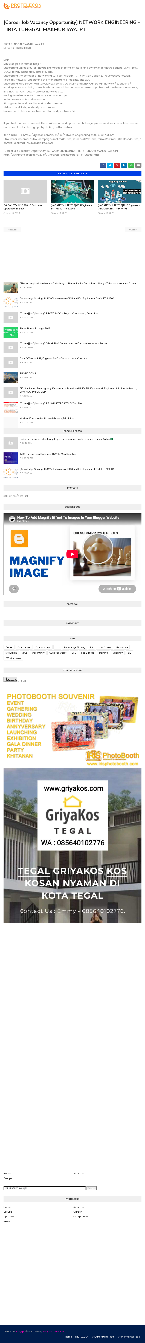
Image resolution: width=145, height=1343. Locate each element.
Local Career (104, 647)
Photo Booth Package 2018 (35, 328)
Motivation (11, 652)
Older (132, 229)
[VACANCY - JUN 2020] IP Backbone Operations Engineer (23, 207)
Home (7, 1173)
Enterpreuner (24, 647)
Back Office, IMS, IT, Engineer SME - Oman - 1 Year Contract (53, 358)
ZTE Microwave (13, 658)
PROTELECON (28, 373)
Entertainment (43, 647)
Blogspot (21, 1331)
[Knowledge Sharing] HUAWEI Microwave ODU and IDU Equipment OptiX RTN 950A (67, 298)
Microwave (122, 647)
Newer (13, 229)
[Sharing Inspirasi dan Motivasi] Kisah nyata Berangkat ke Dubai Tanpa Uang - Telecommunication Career (78, 283)
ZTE (129, 652)
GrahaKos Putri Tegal (129, 1336)
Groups (8, 1178)
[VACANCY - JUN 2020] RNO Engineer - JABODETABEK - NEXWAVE (119, 207)
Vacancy (118, 652)
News (24, 652)
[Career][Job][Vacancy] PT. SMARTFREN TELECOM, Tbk (51, 403)
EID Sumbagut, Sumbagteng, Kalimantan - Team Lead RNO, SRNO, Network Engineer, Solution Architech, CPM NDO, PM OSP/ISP (78, 390)
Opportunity (38, 652)
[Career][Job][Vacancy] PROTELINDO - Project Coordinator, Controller (59, 313)
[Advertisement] (72, 257)
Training (103, 652)
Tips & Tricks (87, 652)
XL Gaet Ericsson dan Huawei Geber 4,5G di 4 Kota (48, 418)
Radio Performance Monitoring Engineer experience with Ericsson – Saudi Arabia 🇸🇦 (66, 439)
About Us (78, 1173)
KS (91, 647)
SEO (74, 652)
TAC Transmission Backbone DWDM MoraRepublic (48, 454)
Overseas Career (58, 652)
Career (9, 647)
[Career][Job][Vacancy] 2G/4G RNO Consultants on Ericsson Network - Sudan (63, 343)
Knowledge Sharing (74, 647)
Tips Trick (9, 1216)
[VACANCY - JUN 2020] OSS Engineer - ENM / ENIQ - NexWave (71, 207)
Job (57, 647)
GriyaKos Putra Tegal (103, 1336)
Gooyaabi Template (53, 1331)
